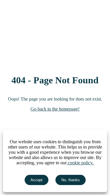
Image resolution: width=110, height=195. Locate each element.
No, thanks (70, 180)
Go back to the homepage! (55, 108)
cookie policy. (80, 162)
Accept (37, 180)
